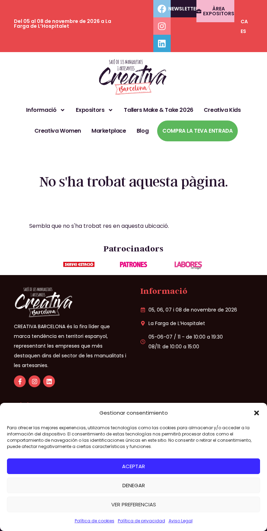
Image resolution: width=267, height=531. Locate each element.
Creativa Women (57, 131)
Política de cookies (94, 521)
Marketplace (108, 131)
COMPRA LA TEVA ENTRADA (197, 130)
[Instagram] (162, 26)
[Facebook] (162, 8)
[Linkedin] (162, 43)
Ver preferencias (133, 504)
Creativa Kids (222, 110)
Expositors (90, 110)
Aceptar (133, 466)
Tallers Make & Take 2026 (158, 110)
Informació (41, 110)
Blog (142, 131)
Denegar (133, 485)
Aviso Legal (181, 521)
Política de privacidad (141, 521)
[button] (256, 412)
